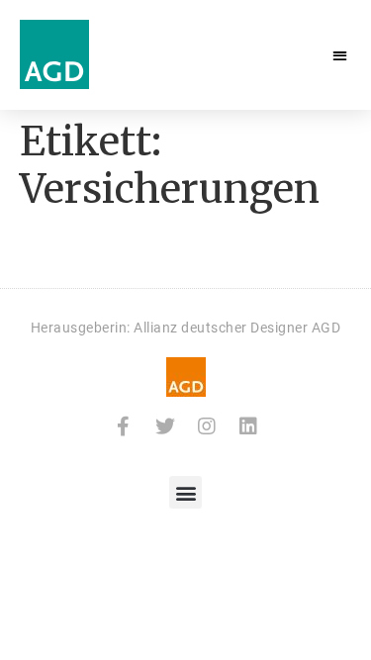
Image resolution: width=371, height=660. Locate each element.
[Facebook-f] (124, 426)
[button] (340, 55)
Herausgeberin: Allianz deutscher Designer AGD (186, 327)
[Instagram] (207, 426)
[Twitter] (165, 426)
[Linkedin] (248, 426)
